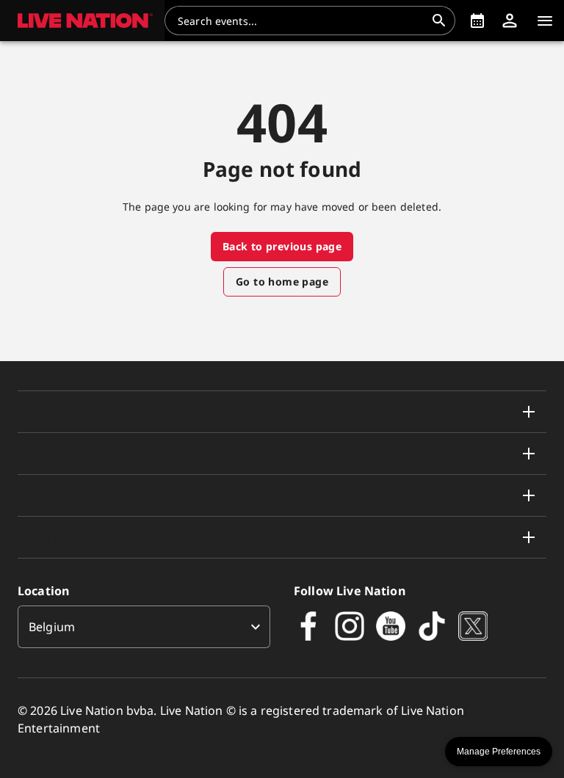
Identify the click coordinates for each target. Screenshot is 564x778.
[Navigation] (545, 20)
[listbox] (144, 626)
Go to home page (282, 281)
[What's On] (477, 20)
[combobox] (301, 20)
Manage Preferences (498, 751)
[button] (82, 20)
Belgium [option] (52, 627)
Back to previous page (282, 246)
